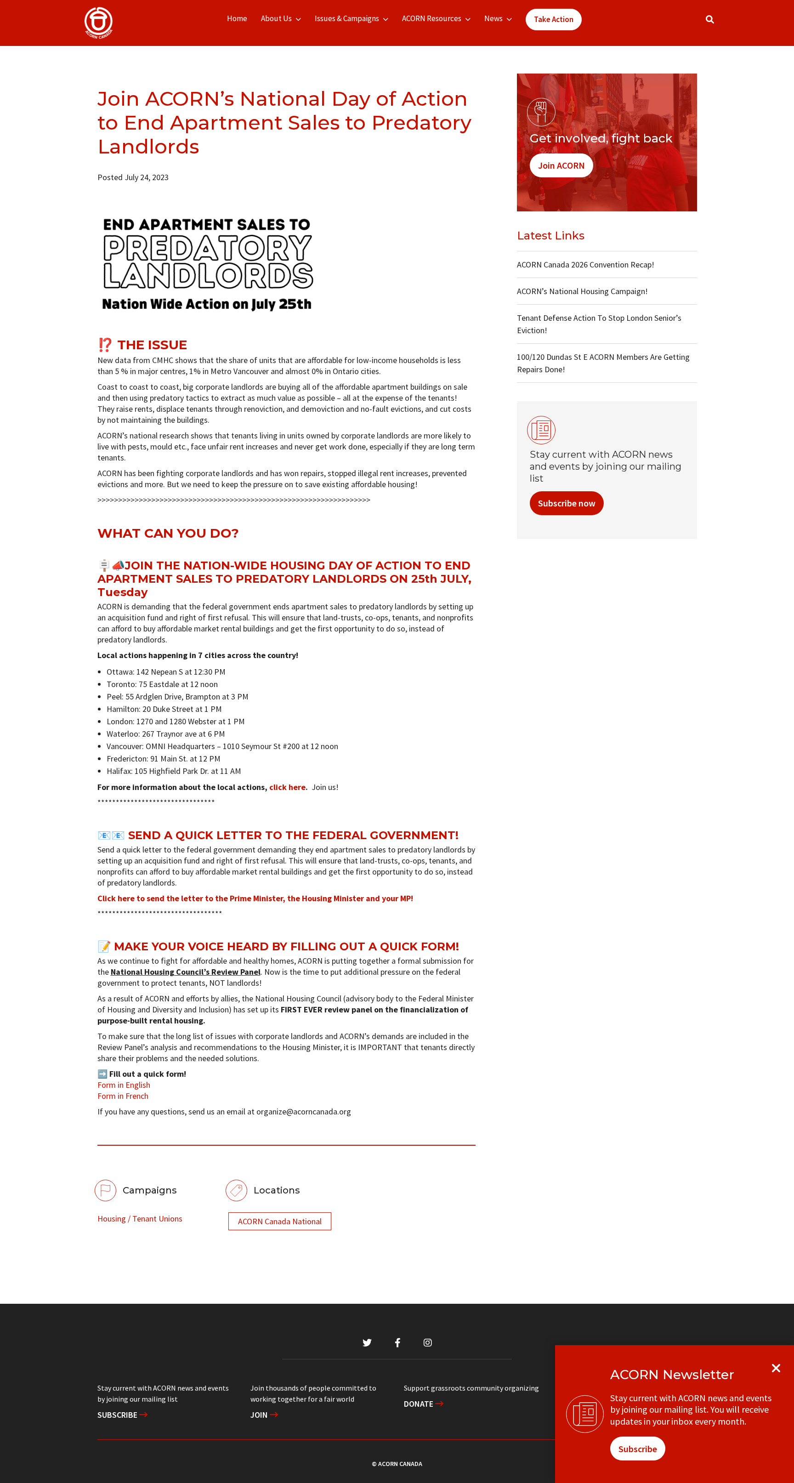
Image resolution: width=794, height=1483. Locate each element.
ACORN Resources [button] (431, 18)
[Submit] (719, 23)
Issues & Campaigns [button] (347, 18)
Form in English (123, 1085)
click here (287, 787)
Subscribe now (567, 503)
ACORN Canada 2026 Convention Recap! (585, 264)
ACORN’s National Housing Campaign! (582, 291)
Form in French (122, 1096)
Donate (419, 1403)
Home (237, 18)
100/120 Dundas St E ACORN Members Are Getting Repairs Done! (603, 363)
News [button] (493, 18)
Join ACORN (561, 165)
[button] (710, 19)
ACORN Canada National (280, 1221)
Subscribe (118, 1414)
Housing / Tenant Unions (139, 1218)
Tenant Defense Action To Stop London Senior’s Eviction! (599, 324)
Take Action (553, 19)
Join (260, 1414)
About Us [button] (276, 18)
